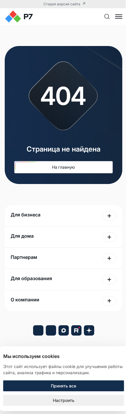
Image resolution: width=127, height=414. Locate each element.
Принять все (63, 385)
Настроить (63, 400)
